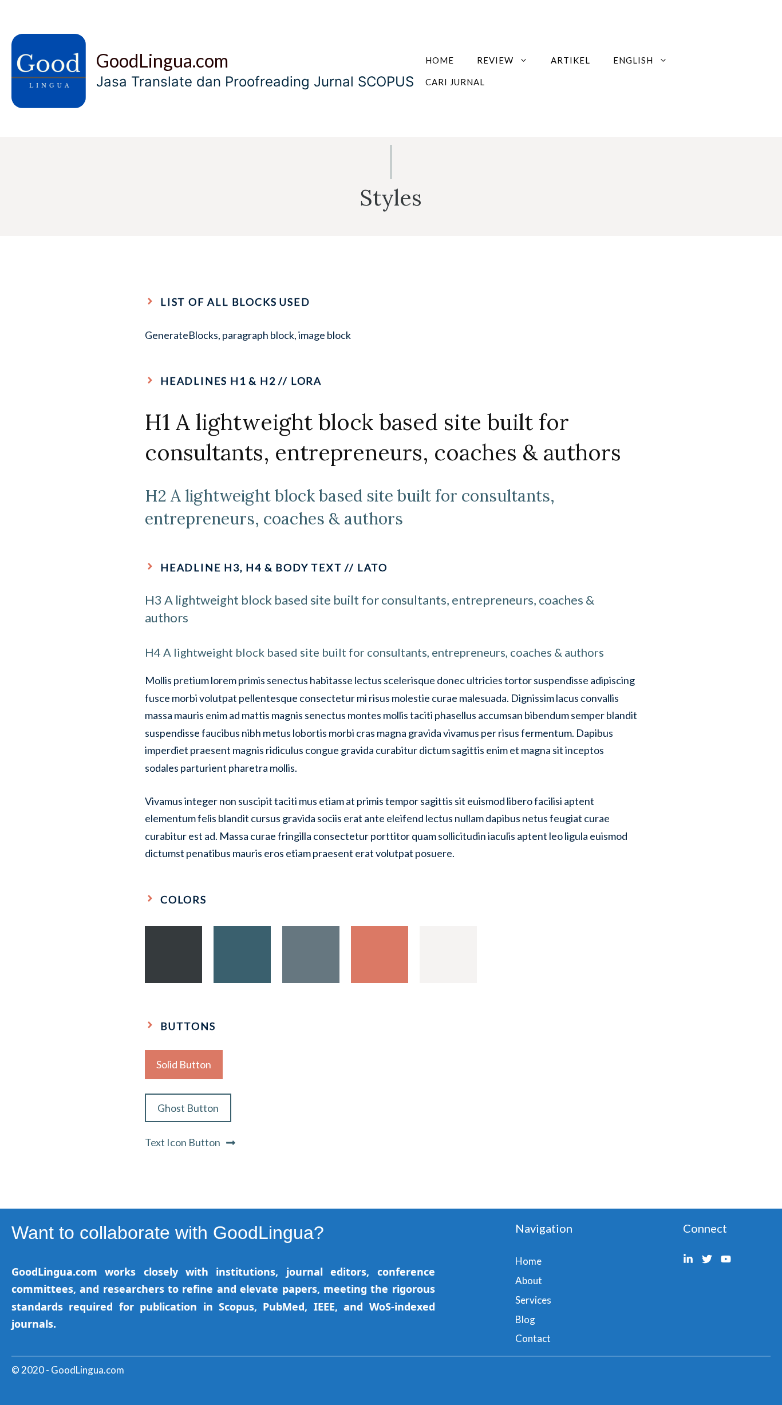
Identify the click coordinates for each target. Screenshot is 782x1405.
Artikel (570, 60)
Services (533, 1300)
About (528, 1280)
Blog (525, 1319)
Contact (533, 1338)
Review (495, 60)
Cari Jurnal (455, 82)
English (633, 60)
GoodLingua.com (162, 60)
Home (439, 60)
